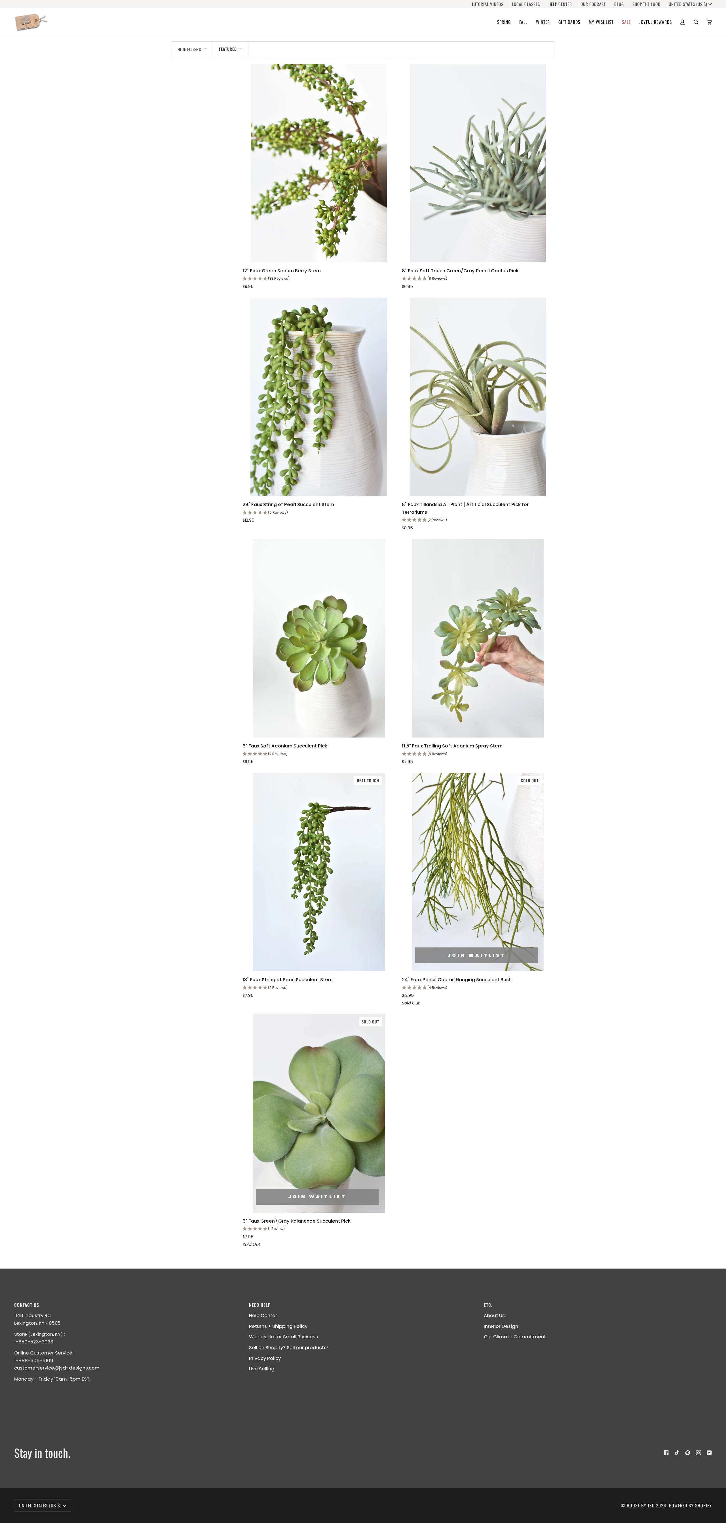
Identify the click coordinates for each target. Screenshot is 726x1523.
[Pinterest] (687, 1452)
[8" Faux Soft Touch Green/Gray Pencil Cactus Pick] (478, 163)
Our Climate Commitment (515, 1336)
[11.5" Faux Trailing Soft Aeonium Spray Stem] (478, 638)
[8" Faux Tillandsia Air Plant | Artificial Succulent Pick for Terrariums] (478, 397)
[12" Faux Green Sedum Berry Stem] (319, 163)
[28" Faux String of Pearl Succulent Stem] (318, 397)
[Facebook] (666, 1452)
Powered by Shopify (690, 1505)
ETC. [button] (488, 1304)
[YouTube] (709, 1452)
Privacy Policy (265, 1358)
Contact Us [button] (26, 1304)
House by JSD (641, 1505)
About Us (494, 1315)
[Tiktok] (676, 1452)
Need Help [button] (260, 1304)
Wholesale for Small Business (283, 1336)
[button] (504, 22)
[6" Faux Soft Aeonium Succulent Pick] (319, 638)
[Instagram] (698, 1452)
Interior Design (501, 1326)
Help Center (263, 1315)
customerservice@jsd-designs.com (57, 1367)
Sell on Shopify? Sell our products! (288, 1347)
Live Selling (262, 1368)
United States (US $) (688, 4)
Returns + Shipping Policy (278, 1326)
